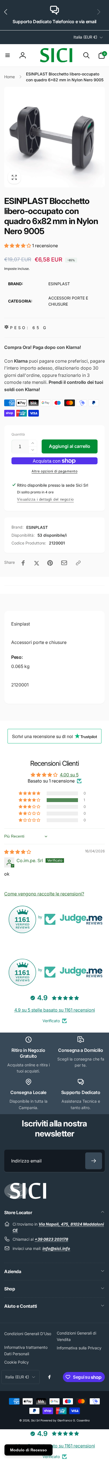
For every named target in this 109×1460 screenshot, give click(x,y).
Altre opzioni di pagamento (54, 471)
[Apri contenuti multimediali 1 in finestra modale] (54, 137)
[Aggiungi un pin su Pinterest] (50, 563)
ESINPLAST (37, 527)
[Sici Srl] (25, 1197)
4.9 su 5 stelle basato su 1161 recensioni (54, 1010)
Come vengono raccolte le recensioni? (44, 894)
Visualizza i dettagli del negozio (45, 499)
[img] (17, 852)
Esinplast (20, 624)
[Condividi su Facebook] (23, 563)
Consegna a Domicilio (80, 1050)
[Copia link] (78, 563)
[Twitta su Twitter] (36, 563)
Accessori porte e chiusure (39, 642)
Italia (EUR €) (85, 37)
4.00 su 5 (69, 774)
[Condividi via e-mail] (64, 562)
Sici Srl (35, 1420)
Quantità (18, 434)
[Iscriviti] (93, 1160)
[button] (8, 15)
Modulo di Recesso (28, 1450)
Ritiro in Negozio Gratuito (28, 1053)
